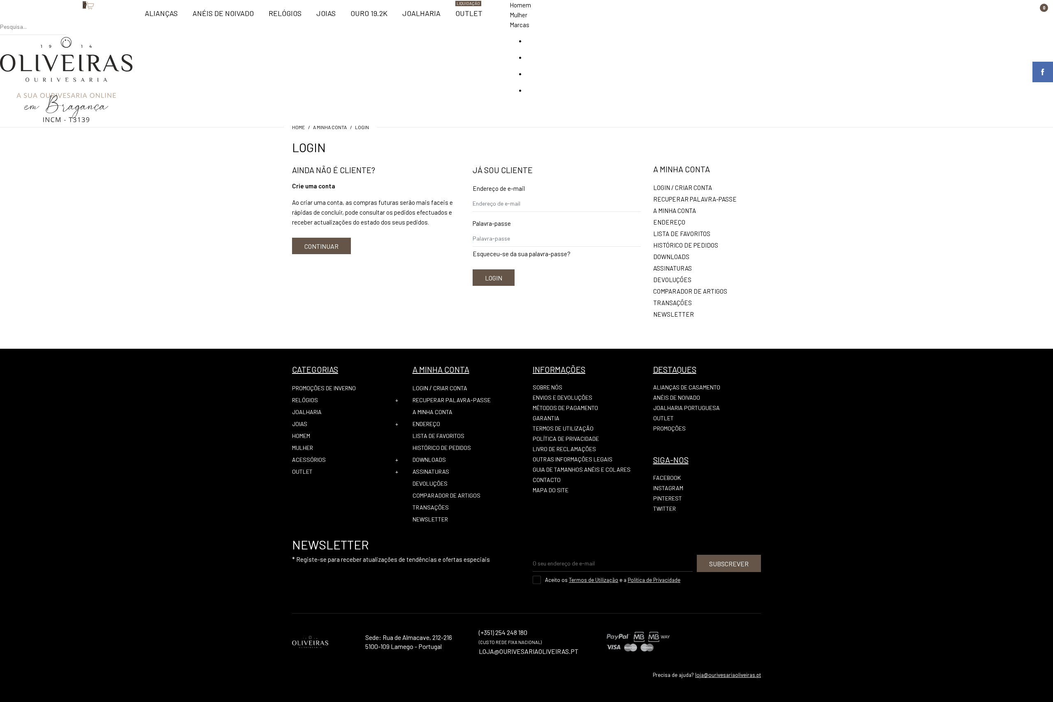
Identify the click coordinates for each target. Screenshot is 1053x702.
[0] (78, 18)
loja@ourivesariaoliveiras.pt (728, 675)
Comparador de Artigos (690, 291)
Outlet (302, 471)
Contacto (547, 479)
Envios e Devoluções (562, 397)
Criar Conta (693, 187)
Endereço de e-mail (499, 188)
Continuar (321, 246)
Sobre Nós (547, 387)
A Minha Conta (330, 127)
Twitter (664, 508)
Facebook (667, 477)
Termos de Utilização (563, 428)
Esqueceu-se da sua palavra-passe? (522, 253)
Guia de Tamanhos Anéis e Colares (582, 469)
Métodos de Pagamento (565, 407)
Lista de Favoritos (681, 233)
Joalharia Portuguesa (686, 407)
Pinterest (667, 498)
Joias (299, 423)
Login (362, 127)
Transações (672, 302)
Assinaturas (672, 268)
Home (298, 127)
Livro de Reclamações (564, 448)
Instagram (668, 487)
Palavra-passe (492, 223)
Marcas (519, 24)
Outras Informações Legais (572, 459)
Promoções (669, 428)
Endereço (669, 222)
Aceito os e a (612, 580)
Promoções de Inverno (324, 388)
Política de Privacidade (566, 438)
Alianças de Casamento (686, 387)
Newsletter (673, 314)
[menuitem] (161, 17)
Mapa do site (550, 490)
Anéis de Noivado (676, 397)
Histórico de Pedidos (685, 245)
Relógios (305, 399)
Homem (520, 5)
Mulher (518, 15)
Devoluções (672, 279)
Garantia (546, 418)
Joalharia (307, 411)
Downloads (671, 256)
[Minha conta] (70, 18)
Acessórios (309, 459)
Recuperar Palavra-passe (695, 199)
